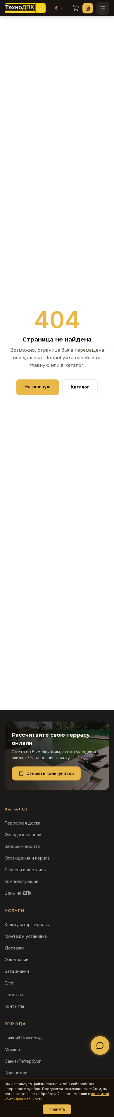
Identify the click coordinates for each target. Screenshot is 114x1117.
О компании (16, 959)
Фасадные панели (23, 834)
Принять (57, 1109)
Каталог (80, 387)
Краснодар (16, 1072)
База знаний (17, 971)
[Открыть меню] (102, 8)
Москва (12, 1049)
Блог (9, 982)
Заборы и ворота (22, 846)
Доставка (15, 947)
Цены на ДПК (18, 893)
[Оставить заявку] (87, 8)
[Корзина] (75, 8)
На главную (38, 386)
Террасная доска (22, 822)
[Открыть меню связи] (100, 1045)
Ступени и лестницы (25, 869)
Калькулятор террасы (27, 924)
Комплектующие (22, 881)
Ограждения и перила (27, 857)
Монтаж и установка (26, 936)
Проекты (14, 994)
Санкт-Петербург (23, 1061)
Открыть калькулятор (50, 773)
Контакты (14, 1006)
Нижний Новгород (23, 1037)
